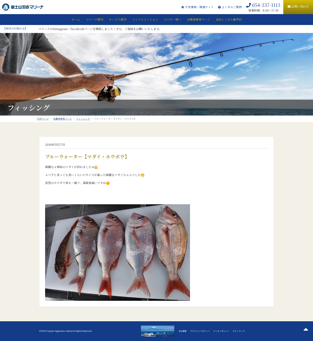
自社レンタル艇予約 (229, 19)
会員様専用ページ (198, 19)
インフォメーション (145, 19)
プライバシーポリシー (200, 331)
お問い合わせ (300, 6)
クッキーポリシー (221, 331)
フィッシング (83, 118)
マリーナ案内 (94, 19)
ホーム (75, 19)
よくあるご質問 (231, 7)
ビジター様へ (172, 19)
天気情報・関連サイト (199, 7)
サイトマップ (239, 331)
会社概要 (183, 331)
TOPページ (43, 118)
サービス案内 (117, 19)
